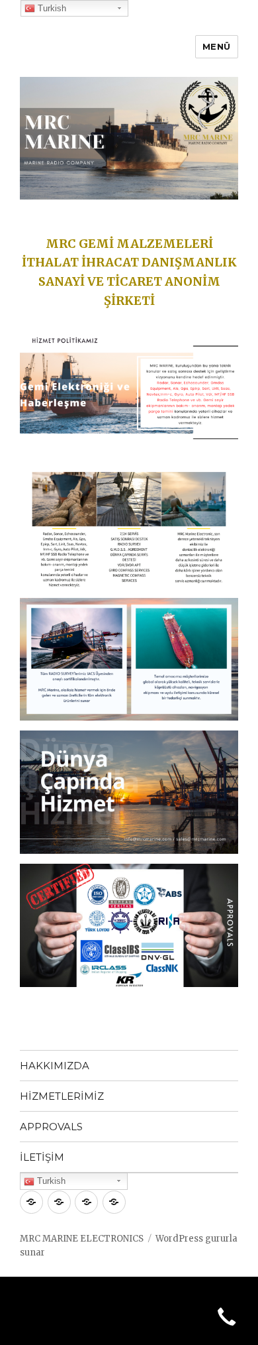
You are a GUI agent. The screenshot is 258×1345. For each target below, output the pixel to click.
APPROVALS (51, 1126)
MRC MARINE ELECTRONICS (82, 1238)
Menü (216, 46)
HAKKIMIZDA (54, 1065)
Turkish (49, 1181)
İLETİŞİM (42, 1157)
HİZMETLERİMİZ (62, 1096)
